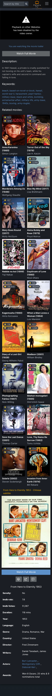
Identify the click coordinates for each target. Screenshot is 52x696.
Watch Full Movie (26, 572)
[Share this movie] (26, 579)
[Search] (26, 3)
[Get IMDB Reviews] (19, 579)
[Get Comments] (33, 579)
